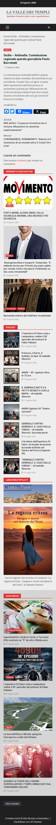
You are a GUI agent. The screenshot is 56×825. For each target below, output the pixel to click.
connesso (22, 160)
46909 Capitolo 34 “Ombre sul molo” (11, 412)
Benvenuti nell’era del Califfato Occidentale (28, 295)
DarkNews (19, 821)
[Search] (49, 27)
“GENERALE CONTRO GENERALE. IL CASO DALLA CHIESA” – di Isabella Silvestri (11, 466)
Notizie (9, 727)
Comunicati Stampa (14, 630)
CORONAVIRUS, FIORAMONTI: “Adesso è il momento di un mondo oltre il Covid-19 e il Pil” (27, 141)
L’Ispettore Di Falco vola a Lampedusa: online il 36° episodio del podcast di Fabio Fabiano (11, 340)
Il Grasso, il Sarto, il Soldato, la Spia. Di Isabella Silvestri (11, 358)
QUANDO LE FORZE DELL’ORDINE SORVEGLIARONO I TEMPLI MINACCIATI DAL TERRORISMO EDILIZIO (28, 761)
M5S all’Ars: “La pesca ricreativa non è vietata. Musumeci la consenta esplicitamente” (25, 125)
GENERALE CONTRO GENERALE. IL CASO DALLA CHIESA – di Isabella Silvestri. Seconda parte (11, 430)
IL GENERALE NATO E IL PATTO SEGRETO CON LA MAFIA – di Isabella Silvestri (11, 394)
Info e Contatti (12, 803)
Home (7, 36)
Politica (7, 50)
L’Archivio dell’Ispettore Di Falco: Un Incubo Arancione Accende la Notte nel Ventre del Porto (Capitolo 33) (11, 448)
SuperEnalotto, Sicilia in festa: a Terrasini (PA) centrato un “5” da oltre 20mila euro (28, 617)
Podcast (10, 677)
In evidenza (11, 309)
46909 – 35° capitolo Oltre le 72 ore (11, 376)
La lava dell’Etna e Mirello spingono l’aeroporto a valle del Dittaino (28, 714)
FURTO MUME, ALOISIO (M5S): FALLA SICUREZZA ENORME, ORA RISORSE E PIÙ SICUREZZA (28, 192)
